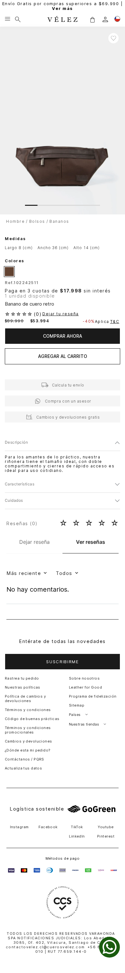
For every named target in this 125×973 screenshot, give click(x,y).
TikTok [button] (77, 827)
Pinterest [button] (105, 836)
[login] (105, 19)
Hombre (15, 221)
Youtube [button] (105, 827)
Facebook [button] (48, 827)
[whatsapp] (109, 947)
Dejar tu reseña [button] (60, 314)
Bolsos (37, 221)
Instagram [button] (19, 827)
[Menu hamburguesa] (7, 19)
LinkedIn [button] (77, 836)
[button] (92, 19)
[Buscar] (18, 19)
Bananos (59, 221)
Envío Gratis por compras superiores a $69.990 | (62, 6)
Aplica (107, 321)
